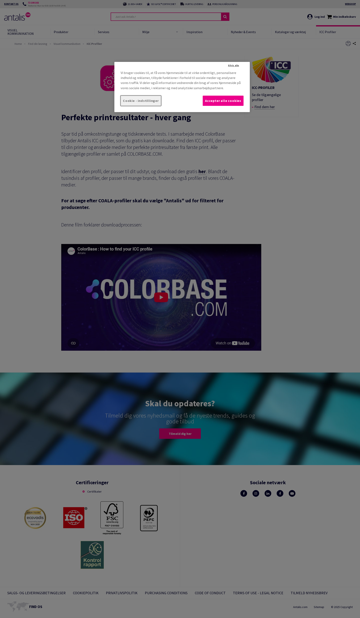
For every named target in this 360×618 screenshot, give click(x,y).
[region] (182, 87)
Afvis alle (233, 65)
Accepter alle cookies (223, 101)
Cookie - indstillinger (141, 101)
